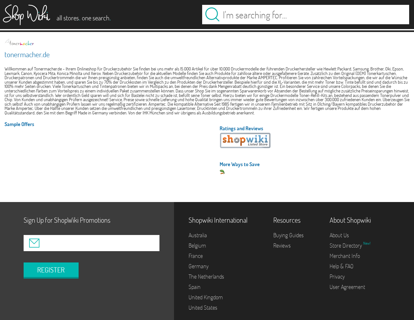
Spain (195, 287)
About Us (339, 235)
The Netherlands (206, 276)
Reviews (282, 245)
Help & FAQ (342, 266)
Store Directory (346, 245)
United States (203, 307)
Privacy (337, 276)
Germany (199, 266)
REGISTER (51, 269)
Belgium (197, 245)
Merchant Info (345, 256)
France (196, 256)
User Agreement (347, 287)
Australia (198, 235)
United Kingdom (206, 297)
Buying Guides (288, 235)
